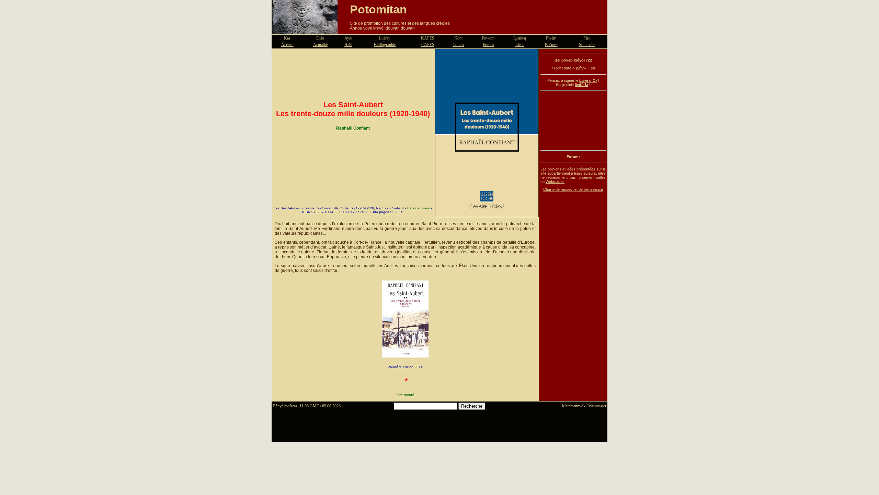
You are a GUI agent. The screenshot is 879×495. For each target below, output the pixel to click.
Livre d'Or (588, 80)
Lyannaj (519, 38)
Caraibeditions (418, 208)
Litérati (384, 38)
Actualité (320, 44)
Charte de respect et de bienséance (573, 189)
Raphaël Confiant (353, 128)
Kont (458, 38)
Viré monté (405, 395)
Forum (488, 44)
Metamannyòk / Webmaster (584, 406)
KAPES (427, 38)
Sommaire (587, 44)
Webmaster (555, 181)
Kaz (287, 38)
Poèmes (551, 44)
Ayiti (348, 38)
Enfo (320, 38)
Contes (458, 44)
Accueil (287, 44)
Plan (587, 38)
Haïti (348, 44)
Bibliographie (385, 44)
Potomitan (378, 9)
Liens (519, 44)
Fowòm (488, 38)
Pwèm (551, 38)
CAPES (427, 44)
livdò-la (581, 84)
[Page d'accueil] (305, 30)
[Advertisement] (573, 120)
